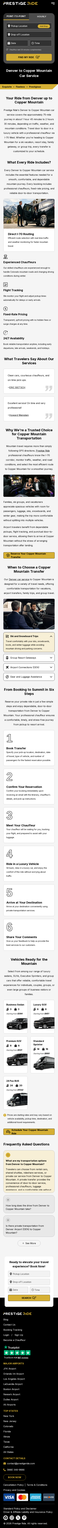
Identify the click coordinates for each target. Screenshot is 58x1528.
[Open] (50, 34)
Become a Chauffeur (14, 1340)
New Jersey (9, 1421)
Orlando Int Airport (13, 1373)
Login (6, 1335)
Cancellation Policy (13, 1484)
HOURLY (41, 16)
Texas (6, 1441)
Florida (7, 1431)
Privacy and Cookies (14, 1490)
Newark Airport (11, 1394)
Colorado (8, 1426)
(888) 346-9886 (15, 1469)
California (8, 1446)
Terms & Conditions (37, 1484)
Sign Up (18, 1335)
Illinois (6, 1436)
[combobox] (22, 26)
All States (8, 1452)
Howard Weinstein (19, 415)
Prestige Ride (43, 450)
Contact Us (9, 1324)
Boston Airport (11, 1389)
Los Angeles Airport (14, 1378)
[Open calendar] (8, 43)
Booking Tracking (12, 1329)
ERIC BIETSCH (17, 387)
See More (30, 1243)
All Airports (9, 1404)
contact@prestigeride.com (21, 1463)
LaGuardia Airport (13, 1384)
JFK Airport (9, 1368)
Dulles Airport (10, 1399)
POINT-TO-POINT (16, 16)
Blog (5, 1319)
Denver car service (19, 579)
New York (8, 1416)
